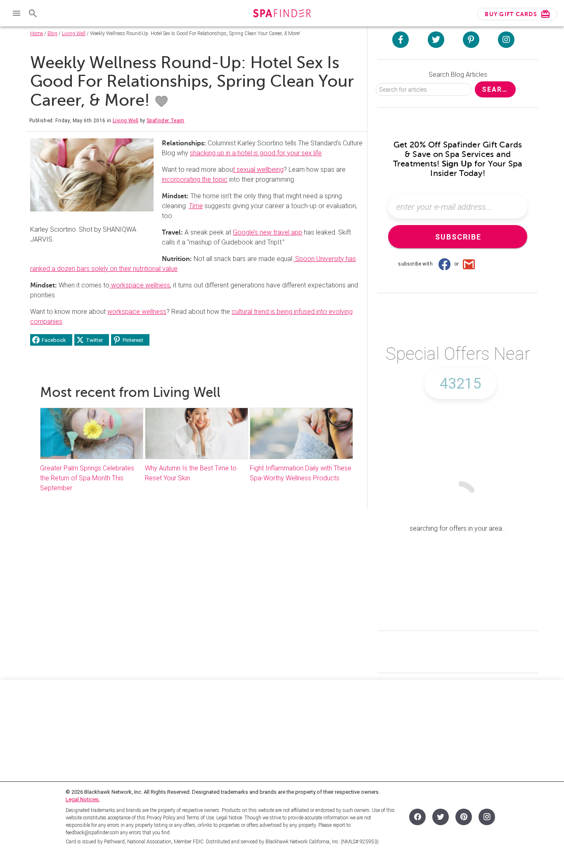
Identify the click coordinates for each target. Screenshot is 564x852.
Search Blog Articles (458, 74)
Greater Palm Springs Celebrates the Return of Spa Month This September (87, 478)
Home (36, 33)
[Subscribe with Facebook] (444, 264)
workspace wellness (139, 285)
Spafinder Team (166, 120)
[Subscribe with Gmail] (469, 264)
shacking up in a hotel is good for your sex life (256, 153)
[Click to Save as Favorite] (161, 101)
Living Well (73, 33)
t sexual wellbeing (258, 169)
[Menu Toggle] (16, 13)
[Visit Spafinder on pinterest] (471, 39)
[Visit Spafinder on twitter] (436, 39)
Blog (52, 33)
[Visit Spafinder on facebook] (400, 39)
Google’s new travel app (267, 232)
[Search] (33, 13)
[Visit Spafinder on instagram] (506, 39)
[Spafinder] (281, 14)
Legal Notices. (83, 799)
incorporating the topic (194, 179)
